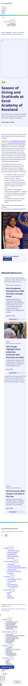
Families (6, 548)
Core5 (8, 583)
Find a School (10, 558)
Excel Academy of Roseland (17, 141)
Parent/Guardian (11, 24)
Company (6, 576)
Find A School (5, 669)
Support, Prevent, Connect (14, 579)
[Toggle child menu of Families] (11, 548)
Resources (8, 32)
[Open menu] (3, 12)
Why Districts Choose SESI (14, 571)
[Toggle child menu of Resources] (12, 589)
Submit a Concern (5, 610)
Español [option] (5, 674)
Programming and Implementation (16, 567)
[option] (15, 674)
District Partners (8, 561)
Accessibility (4, 609)
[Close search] (2, 678)
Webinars (9, 596)
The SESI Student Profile (13, 566)
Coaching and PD (11, 569)
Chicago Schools (13, 319)
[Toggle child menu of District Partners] (15, 561)
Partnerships (10, 564)
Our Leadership (11, 581)
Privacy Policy (11, 609)
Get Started (10, 573)
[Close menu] (0, 615)
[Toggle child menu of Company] (11, 576)
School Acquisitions (12, 584)
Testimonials (10, 598)
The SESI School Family (13, 550)
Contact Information (12, 586)
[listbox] (14, 672)
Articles (9, 592)
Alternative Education (13, 556)
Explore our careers (7, 667)
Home (3, 32)
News (8, 594)
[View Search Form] (3, 8)
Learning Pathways (12, 552)
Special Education (12, 554)
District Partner (11, 25)
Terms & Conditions (20, 609)
